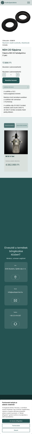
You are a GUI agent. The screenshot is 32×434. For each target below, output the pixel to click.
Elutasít (16, 430)
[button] (29, 8)
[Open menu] (28, 3)
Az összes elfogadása (16, 421)
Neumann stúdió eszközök (11, 43)
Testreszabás (16, 425)
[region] (16, 417)
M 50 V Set (10, 156)
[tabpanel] (16, 151)
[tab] (9, 125)
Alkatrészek (25, 43)
